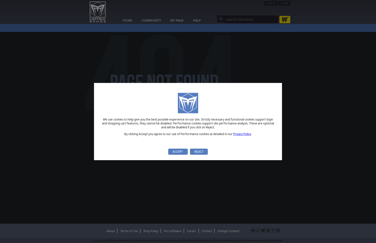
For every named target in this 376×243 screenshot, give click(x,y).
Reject (198, 152)
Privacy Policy (242, 134)
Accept (178, 152)
